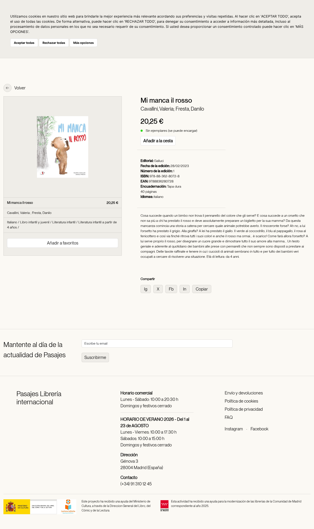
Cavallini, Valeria (19, 213)
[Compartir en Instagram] (147, 289)
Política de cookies (241, 401)
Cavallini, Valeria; (158, 109)
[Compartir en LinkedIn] (186, 289)
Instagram (234, 428)
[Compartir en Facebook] (172, 289)
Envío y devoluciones (244, 393)
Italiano (12, 222)
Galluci (159, 161)
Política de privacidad (244, 409)
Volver (20, 87)
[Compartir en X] (159, 289)
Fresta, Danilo (190, 109)
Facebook (259, 428)
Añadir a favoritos (62, 243)
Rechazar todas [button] (54, 42)
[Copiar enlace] (202, 289)
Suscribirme (95, 357)
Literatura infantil (63, 222)
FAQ (229, 417)
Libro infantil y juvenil (34, 222)
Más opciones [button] (83, 42)
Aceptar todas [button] (24, 42)
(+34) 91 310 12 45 (136, 483)
